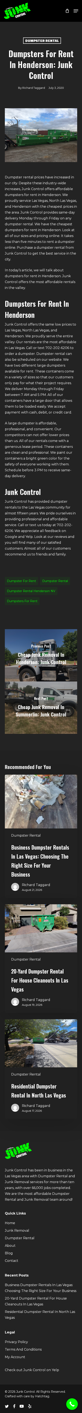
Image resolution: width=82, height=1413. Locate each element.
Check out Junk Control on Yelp (32, 1370)
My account (15, 1357)
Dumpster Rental (42, 41)
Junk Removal (17, 1231)
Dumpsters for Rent (22, 601)
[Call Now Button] (72, 1404)
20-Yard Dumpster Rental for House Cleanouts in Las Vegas (36, 1301)
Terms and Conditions (23, 1349)
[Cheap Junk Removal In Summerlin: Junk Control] (41, 707)
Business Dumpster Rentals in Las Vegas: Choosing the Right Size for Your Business (40, 1288)
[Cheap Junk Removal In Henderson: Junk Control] (41, 655)
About (10, 1246)
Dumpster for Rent (21, 581)
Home (10, 1223)
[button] (76, 11)
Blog (9, 1253)
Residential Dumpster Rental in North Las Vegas (40, 1315)
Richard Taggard (33, 87)
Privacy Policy (16, 1342)
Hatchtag (42, 1396)
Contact (11, 1261)
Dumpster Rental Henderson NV (31, 591)
